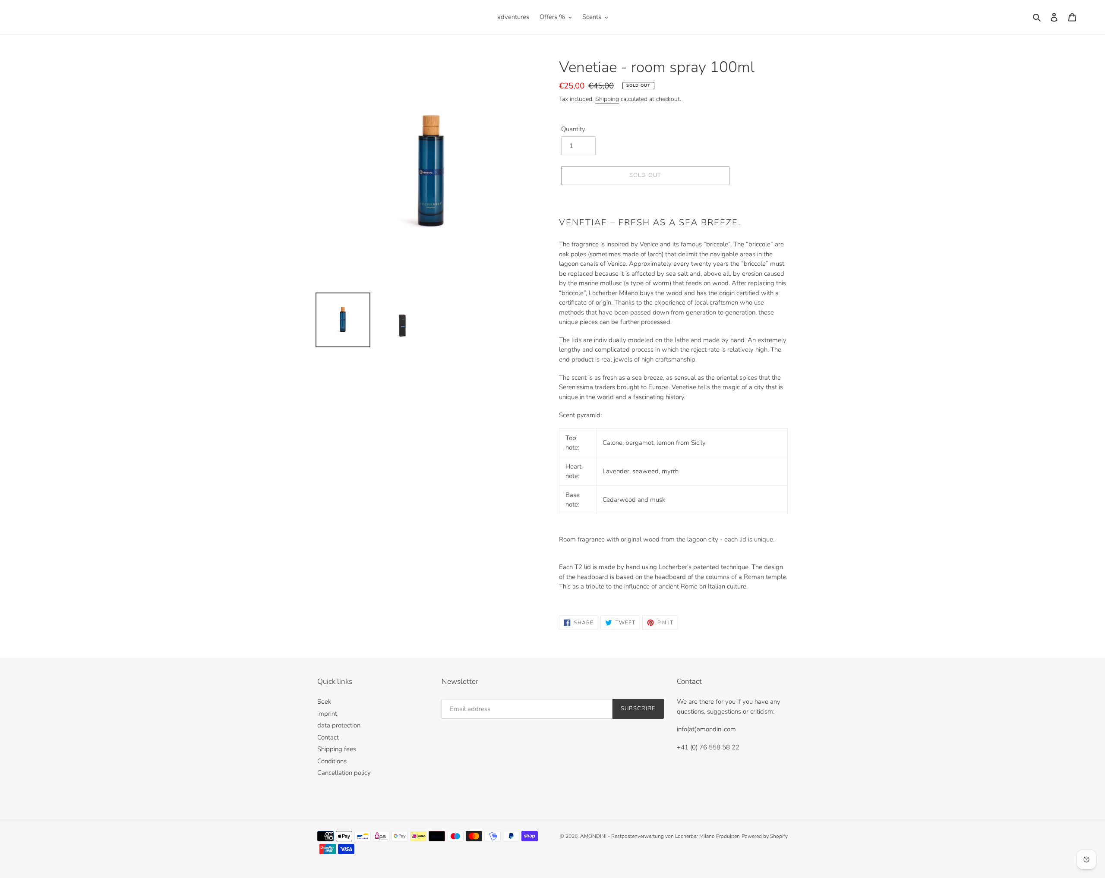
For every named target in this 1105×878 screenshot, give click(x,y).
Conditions (332, 761)
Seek (324, 701)
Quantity (573, 129)
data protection (338, 725)
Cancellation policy (344, 772)
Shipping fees (336, 749)
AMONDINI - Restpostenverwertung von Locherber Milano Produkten (660, 836)
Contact (328, 737)
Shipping (607, 99)
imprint (327, 713)
